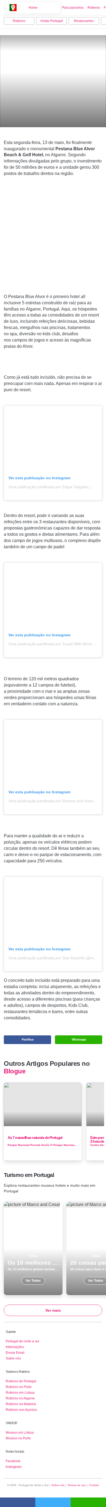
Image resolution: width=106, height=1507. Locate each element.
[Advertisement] (53, 240)
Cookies (94, 1485)
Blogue (14, 1071)
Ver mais (53, 1310)
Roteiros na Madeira (21, 1404)
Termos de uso (76, 1485)
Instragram (13, 1467)
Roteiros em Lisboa (20, 1393)
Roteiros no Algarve (20, 1398)
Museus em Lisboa (20, 1432)
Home (33, 8)
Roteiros (94, 8)
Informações (15, 1347)
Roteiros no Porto (19, 1387)
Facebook (13, 1461)
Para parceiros (73, 8)
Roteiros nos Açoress (21, 1410)
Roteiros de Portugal (21, 1381)
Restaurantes (84, 21)
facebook (17, 1502)
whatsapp (88, 1502)
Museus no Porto (18, 1438)
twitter (53, 1502)
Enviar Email (15, 1353)
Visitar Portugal (51, 21)
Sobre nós (13, 1358)
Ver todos (33, 1248)
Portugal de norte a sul (22, 1341)
